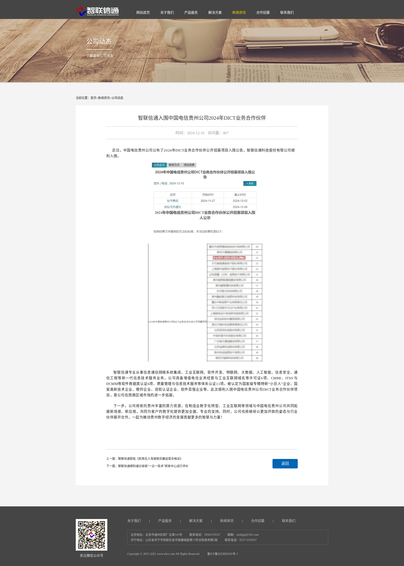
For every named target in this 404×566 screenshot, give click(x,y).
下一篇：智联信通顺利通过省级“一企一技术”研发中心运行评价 (147, 466)
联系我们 (288, 521)
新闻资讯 (104, 97)
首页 (93, 97)
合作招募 (257, 521)
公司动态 (117, 97)
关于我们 (134, 521)
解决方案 (196, 521)
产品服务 (165, 521)
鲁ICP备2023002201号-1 (222, 553)
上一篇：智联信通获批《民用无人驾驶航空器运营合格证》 (144, 458)
